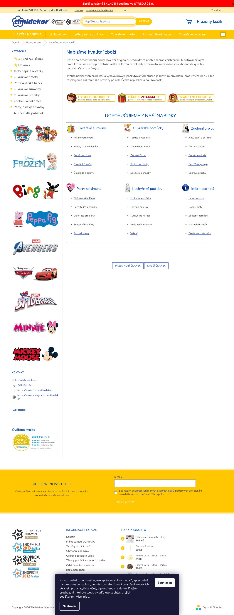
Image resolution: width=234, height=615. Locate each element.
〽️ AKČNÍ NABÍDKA (29, 59)
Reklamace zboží (75, 570)
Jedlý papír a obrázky (28, 71)
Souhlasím (165, 583)
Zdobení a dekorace (27, 101)
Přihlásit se (125, 502)
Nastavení (69, 606)
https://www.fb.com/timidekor (34, 390)
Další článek (156, 265)
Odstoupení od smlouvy (80, 565)
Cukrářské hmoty (26, 77)
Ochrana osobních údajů (80, 556)
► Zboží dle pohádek (29, 113)
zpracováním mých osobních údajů (154, 490)
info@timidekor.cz (27, 380)
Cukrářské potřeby (27, 95)
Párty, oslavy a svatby (29, 107)
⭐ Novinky (22, 65)
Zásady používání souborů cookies (85, 560)
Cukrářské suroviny (27, 89)
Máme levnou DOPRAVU (99, 10)
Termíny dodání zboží (78, 546)
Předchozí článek (128, 265)
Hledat (144, 21)
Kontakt (79, 10)
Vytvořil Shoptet (212, 607)
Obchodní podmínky (77, 551)
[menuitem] (27, 35)
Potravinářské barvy (28, 83)
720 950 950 (24, 385)
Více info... (83, 597)
